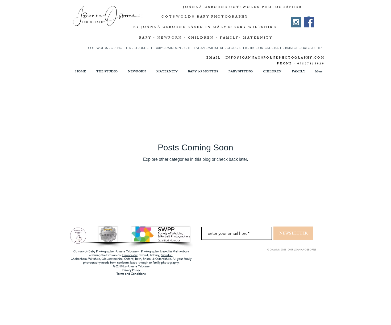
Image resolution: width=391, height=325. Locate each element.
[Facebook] (309, 22)
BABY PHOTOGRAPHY (222, 17)
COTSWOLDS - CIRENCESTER (110, 48)
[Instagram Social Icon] (296, 22)
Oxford (129, 259)
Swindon (166, 255)
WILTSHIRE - (217, 48)
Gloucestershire (112, 259)
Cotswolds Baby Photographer (94, 251)
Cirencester (129, 255)
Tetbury (154, 255)
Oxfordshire (163, 259)
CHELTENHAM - (195, 48)
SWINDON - (174, 48)
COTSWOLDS (178, 17)
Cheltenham (79, 259)
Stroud (143, 255)
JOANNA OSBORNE (206, 7)
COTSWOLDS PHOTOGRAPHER (265, 7)
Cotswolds (113, 255)
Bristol (147, 259)
